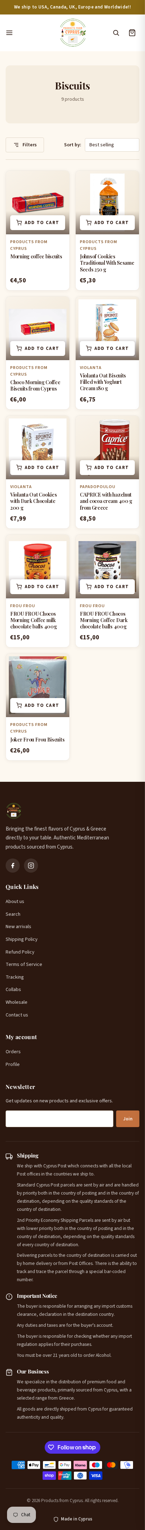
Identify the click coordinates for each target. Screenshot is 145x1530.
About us (15, 901)
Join (127, 1119)
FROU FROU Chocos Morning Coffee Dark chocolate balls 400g (104, 620)
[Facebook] (13, 865)
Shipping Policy (22, 939)
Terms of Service (24, 964)
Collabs (13, 989)
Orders (13, 1051)
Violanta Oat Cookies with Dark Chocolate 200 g (33, 501)
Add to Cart (42, 222)
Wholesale (16, 1002)
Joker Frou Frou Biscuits (37, 739)
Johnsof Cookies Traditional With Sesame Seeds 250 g (107, 262)
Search (13, 914)
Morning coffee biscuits (36, 256)
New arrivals (18, 926)
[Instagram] (31, 865)
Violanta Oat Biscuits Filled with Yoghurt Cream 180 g (103, 382)
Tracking (15, 977)
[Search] (115, 32)
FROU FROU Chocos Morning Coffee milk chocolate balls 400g (33, 620)
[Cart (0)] (132, 32)
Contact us (17, 1015)
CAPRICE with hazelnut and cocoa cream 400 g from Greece (106, 501)
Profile (13, 1064)
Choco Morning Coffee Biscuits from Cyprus (35, 385)
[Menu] (28, 32)
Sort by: (72, 144)
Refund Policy (20, 952)
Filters (29, 144)
